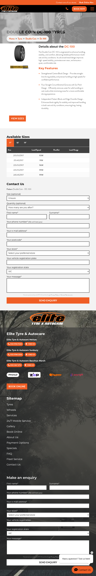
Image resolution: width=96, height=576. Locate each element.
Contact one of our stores (66, 2)
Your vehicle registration (19, 520)
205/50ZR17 (18, 155)
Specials (12, 448)
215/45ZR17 (18, 160)
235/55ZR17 (18, 170)
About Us (12, 437)
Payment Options (18, 442)
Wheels (11, 409)
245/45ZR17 (18, 174)
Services (12, 415)
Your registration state (18, 267)
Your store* (12, 249)
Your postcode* (14, 240)
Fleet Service (14, 459)
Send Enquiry (48, 300)
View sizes (17, 118)
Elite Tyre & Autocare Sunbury (22, 350)
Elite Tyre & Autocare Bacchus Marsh (26, 361)
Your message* (14, 277)
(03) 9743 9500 (16, 344)
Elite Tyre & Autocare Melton (22, 339)
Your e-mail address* (17, 231)
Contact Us (13, 464)
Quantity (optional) (16, 203)
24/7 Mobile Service (19, 420)
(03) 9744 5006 (16, 354)
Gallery (11, 426)
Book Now (79, 8)
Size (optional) (14, 194)
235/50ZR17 (18, 165)
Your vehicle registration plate (21, 258)
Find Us (31, 344)
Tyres (10, 404)
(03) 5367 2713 (15, 365)
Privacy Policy (55, 295)
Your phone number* (24, 222)
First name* (12, 213)
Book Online (14, 431)
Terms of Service (65, 295)
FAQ (9, 453)
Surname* (54, 213)
